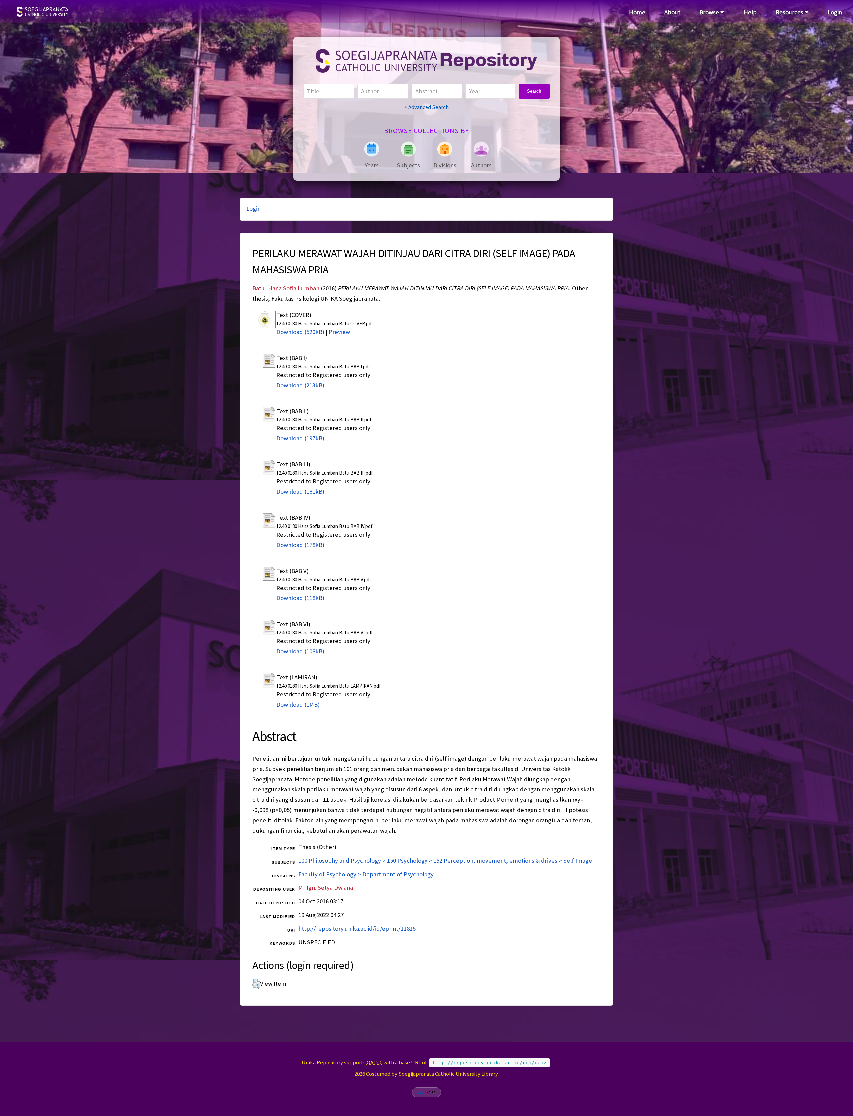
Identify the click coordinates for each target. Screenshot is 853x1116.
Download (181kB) (300, 491)
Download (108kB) (300, 651)
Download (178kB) (300, 545)
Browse (709, 12)
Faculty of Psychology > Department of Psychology (366, 874)
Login (835, 12)
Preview (339, 332)
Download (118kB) (300, 598)
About (672, 12)
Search (534, 91)
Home (637, 12)
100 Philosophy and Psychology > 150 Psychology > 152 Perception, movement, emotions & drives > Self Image (445, 860)
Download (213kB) (300, 385)
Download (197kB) (300, 438)
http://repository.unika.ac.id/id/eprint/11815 (357, 928)
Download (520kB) (300, 332)
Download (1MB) (298, 704)
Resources (790, 12)
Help (750, 12)
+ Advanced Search (426, 107)
